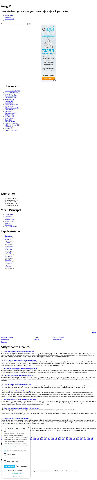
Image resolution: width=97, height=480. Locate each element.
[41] (45, 439)
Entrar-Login (8, 216)
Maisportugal (8, 236)
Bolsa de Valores (7, 337)
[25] (81, 437)
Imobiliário (5, 340)
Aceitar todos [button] (9, 466)
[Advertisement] (8, 161)
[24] (78, 437)
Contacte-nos (8, 225)
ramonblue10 (8, 239)
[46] (63, 439)
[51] (81, 439)
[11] (31, 437)
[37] (31, 439)
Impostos (37, 340)
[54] (92, 439)
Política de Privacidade (10, 447)
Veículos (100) (9, 128)
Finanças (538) (9, 103)
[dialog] (16, 451)
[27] (88, 437)
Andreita (7, 242)
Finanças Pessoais (58, 337)
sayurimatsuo (8, 249)
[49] (74, 439)
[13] (38, 437)
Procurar (7, 223)
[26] (85, 437)
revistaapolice (9, 246)
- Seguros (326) (9, 115)
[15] (45, 437)
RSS (6, 20)
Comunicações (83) (10, 97)
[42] (49, 439)
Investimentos (57, 340)
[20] (63, 437)
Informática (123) (10, 116)
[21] (67, 437)
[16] (49, 437)
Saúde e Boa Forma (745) (12, 125)
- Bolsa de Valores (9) (11, 104)
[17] (52, 437)
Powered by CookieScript (16, 476)
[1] (1, 437)
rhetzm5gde (8, 256)
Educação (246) (9, 101)
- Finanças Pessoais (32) (12, 108)
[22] (70, 437)
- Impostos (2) (9, 111)
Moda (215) (8, 120)
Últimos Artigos (9, 221)
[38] (34, 439)
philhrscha (8, 260)
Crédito (36, 337)
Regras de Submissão (11, 226)
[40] (41, 439)
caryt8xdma (8, 263)
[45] (59, 439)
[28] (92, 437)
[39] (38, 439)
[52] (85, 439)
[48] (70, 439)
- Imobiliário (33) (10, 109)
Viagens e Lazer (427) (11, 130)
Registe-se (8, 17)
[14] (42, 437)
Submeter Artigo (9, 19)
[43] (52, 439)
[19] (60, 437)
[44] (56, 439)
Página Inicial (9, 15)
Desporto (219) (9, 99)
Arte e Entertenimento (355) (13, 92)
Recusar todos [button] (22, 466)
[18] (56, 437)
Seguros (4, 342)
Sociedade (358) (9, 127)
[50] (77, 439)
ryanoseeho (8, 266)
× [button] (28, 427)
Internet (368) (9, 118)
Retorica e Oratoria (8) (11, 123)
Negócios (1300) (10, 121)
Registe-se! (8, 218)
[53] (88, 439)
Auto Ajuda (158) (10, 94)
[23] (74, 437)
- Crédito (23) (9, 106)
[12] (34, 437)
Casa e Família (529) (11, 96)
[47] (67, 439)
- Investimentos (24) (10, 113)
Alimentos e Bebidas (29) (12, 91)
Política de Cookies (16, 473)
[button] (16, 470)
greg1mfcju (8, 253)
